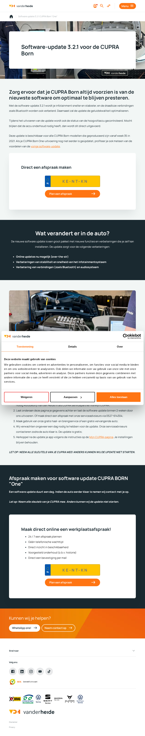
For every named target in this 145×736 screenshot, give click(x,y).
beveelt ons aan (30, 681)
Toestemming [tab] (25, 346)
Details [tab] (72, 346)
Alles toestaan (118, 397)
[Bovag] (15, 699)
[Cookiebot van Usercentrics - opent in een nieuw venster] (125, 336)
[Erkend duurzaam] (28, 699)
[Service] (38, 699)
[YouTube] (40, 671)
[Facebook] (13, 671)
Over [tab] (120, 346)
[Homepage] (11, 16)
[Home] (21, 6)
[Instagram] (31, 671)
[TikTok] (49, 671)
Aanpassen (70, 397)
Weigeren (26, 397)
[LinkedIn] (22, 671)
